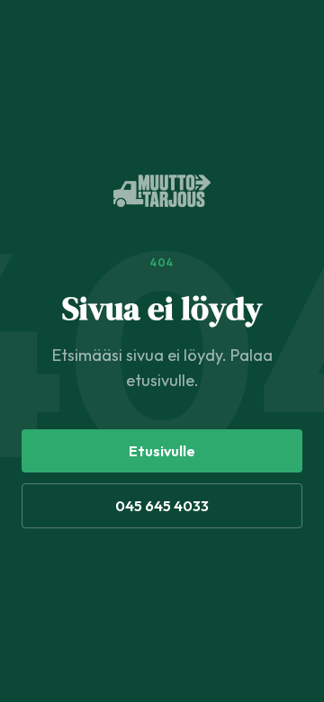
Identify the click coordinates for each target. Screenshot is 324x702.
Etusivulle (162, 451)
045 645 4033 (162, 506)
